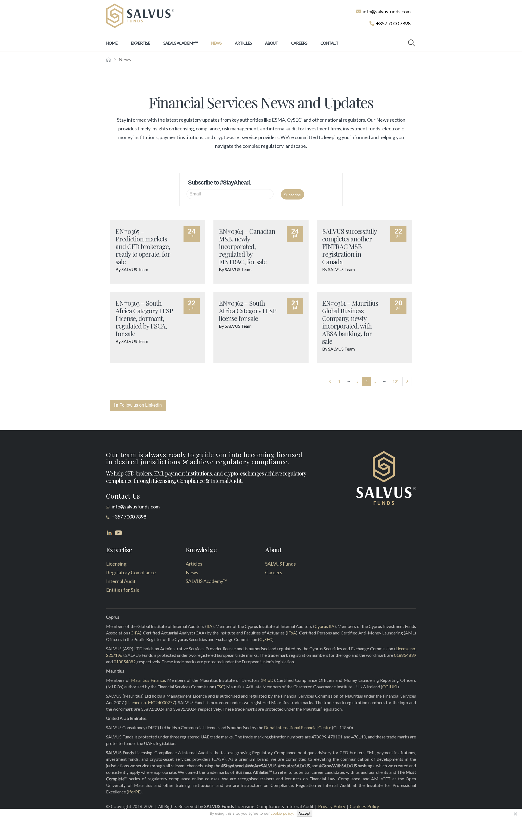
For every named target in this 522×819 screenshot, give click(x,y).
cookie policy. (282, 813)
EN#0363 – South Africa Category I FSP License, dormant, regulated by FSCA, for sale (144, 318)
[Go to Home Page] (108, 59)
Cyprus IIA (324, 626)
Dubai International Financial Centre (297, 727)
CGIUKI (389, 686)
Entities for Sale (122, 590)
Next (407, 381)
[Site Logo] (140, 16)
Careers (299, 43)
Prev (330, 381)
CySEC (265, 639)
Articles (243, 43)
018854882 (125, 661)
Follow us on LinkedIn (140, 405)
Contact (329, 43)
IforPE (134, 791)
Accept (304, 813)
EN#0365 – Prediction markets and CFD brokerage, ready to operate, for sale (143, 246)
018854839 (405, 655)
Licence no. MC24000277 (150, 702)
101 (396, 381)
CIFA (135, 632)
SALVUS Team (135, 269)
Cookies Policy (364, 806)
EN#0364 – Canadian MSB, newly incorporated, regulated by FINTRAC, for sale (247, 246)
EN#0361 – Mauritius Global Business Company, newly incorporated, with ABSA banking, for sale (350, 322)
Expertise (140, 43)
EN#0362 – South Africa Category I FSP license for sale (247, 311)
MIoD (268, 680)
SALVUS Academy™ (180, 43)
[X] (515, 814)
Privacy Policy (331, 806)
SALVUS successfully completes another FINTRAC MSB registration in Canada (349, 246)
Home (111, 43)
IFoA (291, 632)
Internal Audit (121, 581)
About (271, 43)
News (216, 43)
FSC (220, 686)
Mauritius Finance (148, 680)
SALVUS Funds (280, 564)
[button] (412, 43)
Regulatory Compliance (131, 572)
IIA (209, 626)
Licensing (116, 564)
